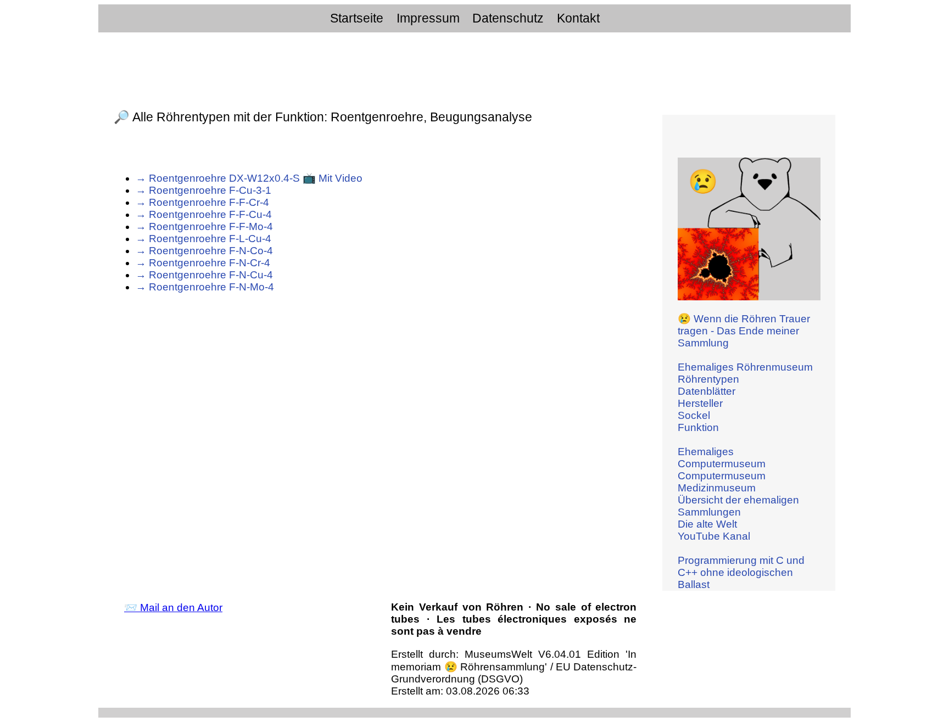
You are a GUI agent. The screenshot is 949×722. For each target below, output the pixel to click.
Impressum (428, 18)
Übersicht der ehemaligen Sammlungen (738, 506)
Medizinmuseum (717, 488)
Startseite (356, 18)
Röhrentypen (708, 379)
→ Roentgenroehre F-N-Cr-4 (203, 262)
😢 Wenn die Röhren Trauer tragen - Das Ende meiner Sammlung (744, 331)
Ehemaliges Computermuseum (722, 457)
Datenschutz (508, 18)
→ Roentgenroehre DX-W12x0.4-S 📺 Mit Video (249, 178)
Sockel (694, 415)
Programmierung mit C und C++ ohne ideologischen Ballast (741, 572)
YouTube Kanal (714, 536)
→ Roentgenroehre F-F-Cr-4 (202, 202)
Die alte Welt (707, 524)
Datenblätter (706, 391)
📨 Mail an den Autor (173, 607)
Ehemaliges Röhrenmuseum (745, 367)
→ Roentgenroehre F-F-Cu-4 (204, 214)
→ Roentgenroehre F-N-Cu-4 (204, 275)
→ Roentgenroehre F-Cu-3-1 (203, 190)
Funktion (698, 427)
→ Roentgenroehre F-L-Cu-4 (203, 238)
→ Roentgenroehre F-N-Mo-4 (205, 287)
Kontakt (578, 18)
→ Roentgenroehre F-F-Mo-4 (204, 226)
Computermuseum (722, 476)
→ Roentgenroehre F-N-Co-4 (204, 250)
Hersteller (700, 403)
